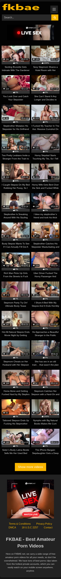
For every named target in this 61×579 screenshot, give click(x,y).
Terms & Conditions (20, 523)
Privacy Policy (44, 523)
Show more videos (30, 467)
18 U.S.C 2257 (30, 527)
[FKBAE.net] (25, 7)
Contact (48, 527)
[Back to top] (51, 570)
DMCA (12, 527)
